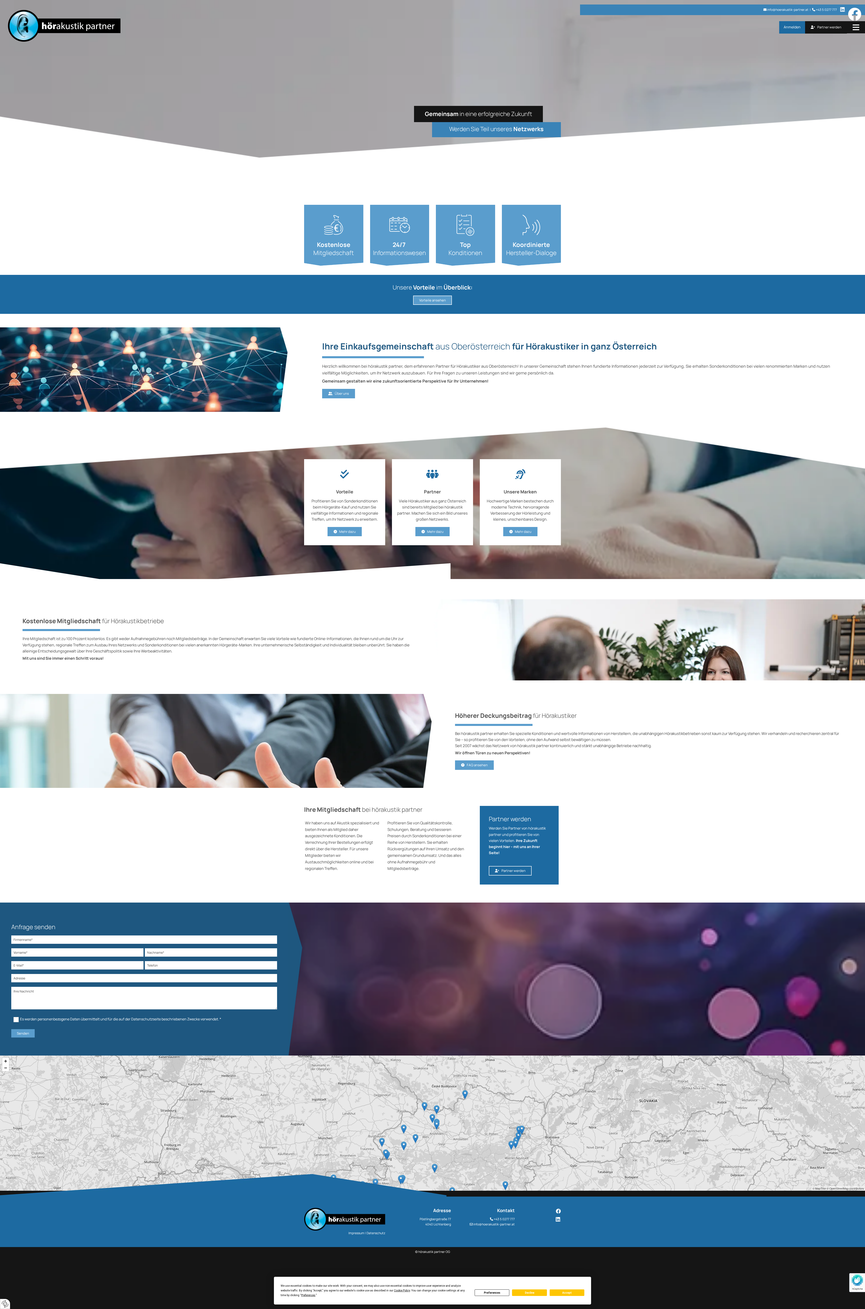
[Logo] (146, 26)
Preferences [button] (308, 1295)
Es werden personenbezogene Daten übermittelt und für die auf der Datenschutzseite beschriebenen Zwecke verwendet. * (120, 1019)
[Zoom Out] (5, 1068)
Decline (529, 1292)
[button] (856, 27)
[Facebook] (542, 1211)
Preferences (492, 1292)
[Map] (432, 1123)
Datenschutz (375, 1233)
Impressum (356, 1233)
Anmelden (792, 27)
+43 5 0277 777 (504, 1219)
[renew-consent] (5, 1304)
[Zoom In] (5, 1061)
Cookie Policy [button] (402, 1290)
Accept (567, 1292)
